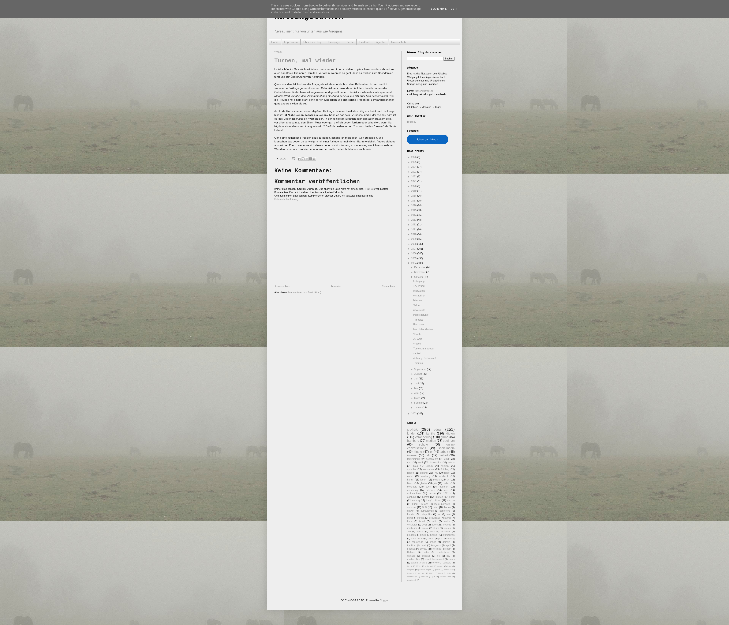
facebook (444, 476)
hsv (448, 556)
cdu (428, 455)
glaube (423, 483)
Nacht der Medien (423, 329)
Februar (418, 402)
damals (446, 542)
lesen (423, 479)
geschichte (432, 458)
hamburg (413, 440)
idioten (450, 433)
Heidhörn (364, 41)
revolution (428, 469)
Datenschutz (398, 41)
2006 (414, 253)
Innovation (419, 290)
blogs (423, 535)
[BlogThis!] (303, 159)
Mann (410, 483)
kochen (451, 500)
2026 (414, 157)
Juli (416, 378)
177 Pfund (418, 285)
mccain (421, 573)
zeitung (451, 538)
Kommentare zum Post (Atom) (304, 292)
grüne (444, 437)
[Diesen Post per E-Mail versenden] (299, 159)
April (417, 393)
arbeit (444, 451)
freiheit (443, 455)
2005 (414, 258)
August (418, 373)
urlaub (429, 466)
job (435, 483)
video (446, 483)
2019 (414, 191)
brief (449, 573)
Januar (418, 407)
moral (425, 528)
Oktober (419, 277)
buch (428, 486)
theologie (412, 486)
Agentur (381, 41)
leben (437, 429)
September (420, 369)
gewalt (410, 510)
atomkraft (445, 531)
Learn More (439, 8)
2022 (414, 176)
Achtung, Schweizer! (424, 358)
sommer (411, 507)
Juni (417, 383)
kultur (410, 479)
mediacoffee (413, 559)
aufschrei (429, 566)
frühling (445, 469)
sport (452, 496)
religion (445, 466)
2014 (414, 215)
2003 (414, 413)
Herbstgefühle (420, 314)
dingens (410, 570)
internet (412, 455)
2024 (414, 166)
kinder (411, 433)
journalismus (427, 510)
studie (447, 521)
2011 (414, 229)
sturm (436, 528)
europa (420, 518)
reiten (410, 476)
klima (438, 500)
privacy (423, 549)
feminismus (413, 458)
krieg (414, 504)
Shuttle (417, 334)
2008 (414, 244)
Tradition (418, 363)
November (420, 272)
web (446, 490)
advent (435, 524)
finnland (424, 577)
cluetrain (426, 556)
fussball (434, 535)
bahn (435, 507)
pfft (433, 577)
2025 (414, 162)
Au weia (417, 338)
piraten (439, 496)
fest (438, 556)
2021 (414, 181)
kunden (411, 514)
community (412, 577)
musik (436, 479)
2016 (414, 205)
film (428, 500)
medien (431, 440)
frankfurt (411, 545)
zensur (420, 531)
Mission (417, 300)
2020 (414, 186)
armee (433, 542)
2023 (414, 171)
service (435, 562)
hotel (423, 545)
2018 (414, 195)
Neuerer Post (282, 286)
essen (432, 493)
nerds (452, 559)
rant (426, 504)
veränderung (423, 437)
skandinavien (445, 577)
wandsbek (411, 580)
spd (409, 462)
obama (414, 562)
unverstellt (419, 310)
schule (423, 444)
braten (426, 552)
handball (447, 570)
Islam (432, 531)
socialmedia (446, 448)
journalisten (449, 535)
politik (412, 429)
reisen (410, 472)
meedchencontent (434, 559)
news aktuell (417, 538)
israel (422, 521)
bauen (447, 507)
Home (275, 41)
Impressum (291, 41)
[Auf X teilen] (307, 159)
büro (449, 566)
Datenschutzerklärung (286, 199)
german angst (424, 570)
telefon (447, 528)
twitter (451, 462)
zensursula (417, 542)
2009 (414, 239)
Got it (454, 8)
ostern (431, 538)
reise (447, 472)
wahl (420, 462)
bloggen (411, 535)
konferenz (444, 510)
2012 (414, 224)
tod (439, 514)
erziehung (412, 490)
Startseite (336, 286)
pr (431, 451)
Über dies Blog (312, 41)
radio (434, 521)
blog (415, 466)
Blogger (384, 600)
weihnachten (414, 493)
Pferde (350, 41)
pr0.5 (424, 562)
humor (447, 518)
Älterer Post (388, 286)
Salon (416, 305)
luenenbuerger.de (424, 90)
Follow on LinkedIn (428, 139)
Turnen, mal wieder (305, 61)
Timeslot (418, 319)
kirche (418, 451)
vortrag (416, 500)
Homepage (333, 41)
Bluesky (411, 121)
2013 (414, 219)
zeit (409, 531)
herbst (425, 496)
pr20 (440, 538)
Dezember (420, 267)
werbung (425, 476)
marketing (412, 528)
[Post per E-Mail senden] (293, 158)
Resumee (418, 324)
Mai (416, 388)
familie (430, 433)
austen (440, 566)
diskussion (435, 462)
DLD (424, 507)
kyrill (448, 545)
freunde (447, 524)
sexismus (436, 549)
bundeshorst (443, 552)
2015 (414, 210)
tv (448, 479)
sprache (411, 469)
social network (442, 504)
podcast (411, 549)
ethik (447, 458)
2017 (414, 200)
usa (448, 514)
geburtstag (434, 518)
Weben (417, 343)
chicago (411, 556)
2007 (414, 248)
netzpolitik (426, 514)
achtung (411, 496)
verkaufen (412, 524)
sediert (417, 353)
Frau (435, 472)
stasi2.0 (431, 490)
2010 (414, 234)
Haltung (411, 552)
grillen (437, 570)
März (417, 398)
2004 (414, 263)
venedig (447, 562)
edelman (449, 440)
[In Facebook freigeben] (310, 159)
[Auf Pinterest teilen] (314, 159)
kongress (436, 545)
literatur (410, 573)
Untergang (418, 281)
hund (410, 521)
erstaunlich (419, 295)
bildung (424, 472)
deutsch (443, 486)
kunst (410, 518)
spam (448, 549)
